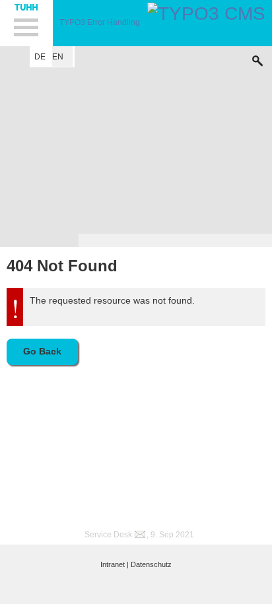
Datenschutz (151, 564)
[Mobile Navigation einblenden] (26, 23)
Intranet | (114, 564)
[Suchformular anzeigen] (257, 57)
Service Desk (108, 534)
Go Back (42, 351)
